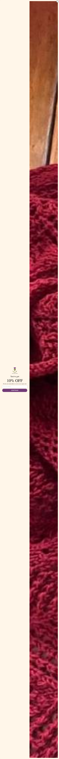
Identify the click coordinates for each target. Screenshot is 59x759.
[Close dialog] (58, 1)
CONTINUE (14, 390)
